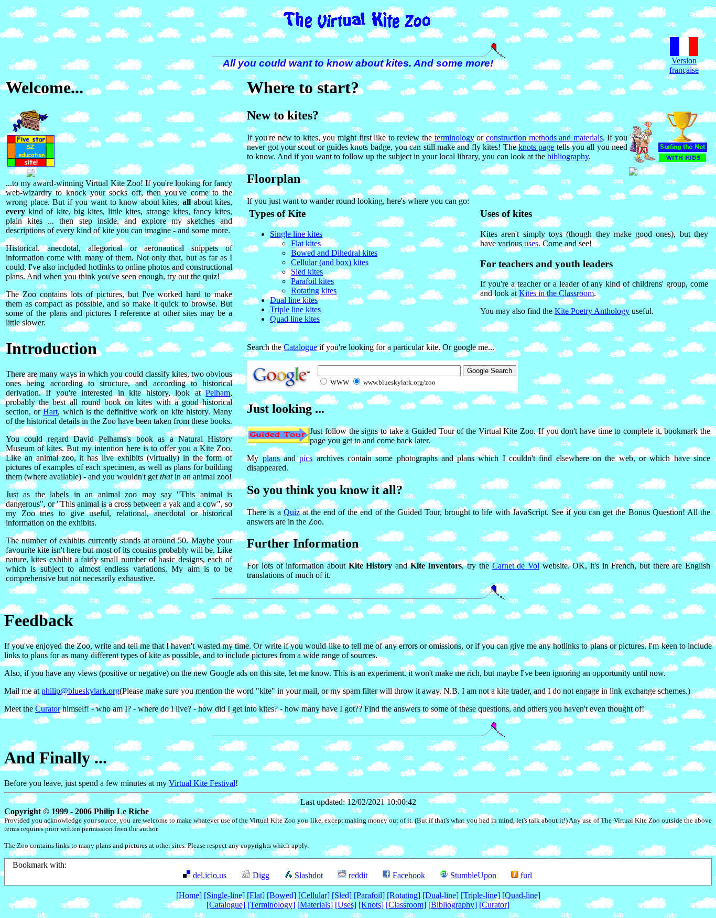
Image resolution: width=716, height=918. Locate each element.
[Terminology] (271, 904)
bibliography (568, 156)
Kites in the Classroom (556, 293)
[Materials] (315, 904)
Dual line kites (294, 300)
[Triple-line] (480, 895)
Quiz (292, 512)
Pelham (217, 392)
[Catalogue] (226, 904)
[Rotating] (403, 895)
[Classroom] (406, 904)
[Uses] (345, 904)
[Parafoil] (369, 895)
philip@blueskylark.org (80, 690)
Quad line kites (295, 318)
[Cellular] (314, 895)
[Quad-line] (521, 895)
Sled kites (307, 271)
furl (526, 875)
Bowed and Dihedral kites (334, 252)
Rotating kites (314, 290)
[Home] (189, 895)
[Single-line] (224, 895)
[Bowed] (281, 895)
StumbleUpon (473, 875)
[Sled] (342, 895)
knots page (536, 147)
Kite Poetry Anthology (592, 311)
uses (531, 243)
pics (305, 458)
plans (271, 458)
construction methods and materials (544, 137)
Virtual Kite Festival (202, 783)
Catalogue (300, 347)
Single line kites (296, 234)
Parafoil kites (312, 281)
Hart (50, 411)
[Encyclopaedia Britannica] (31, 174)
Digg (261, 875)
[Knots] (371, 904)
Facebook (409, 875)
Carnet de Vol (515, 565)
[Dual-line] (440, 895)
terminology (454, 137)
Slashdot (309, 875)
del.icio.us (209, 875)
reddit (358, 875)
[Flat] (256, 895)
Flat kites (306, 243)
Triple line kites (295, 309)
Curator (47, 708)
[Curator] (494, 904)
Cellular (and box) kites (329, 262)
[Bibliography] (452, 904)
